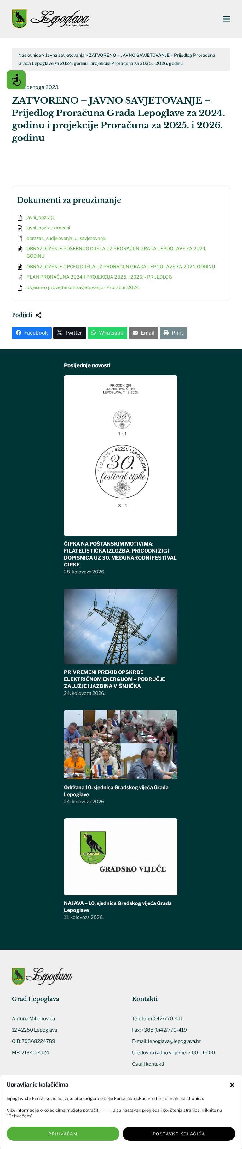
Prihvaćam (63, 1133)
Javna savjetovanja (64, 55)
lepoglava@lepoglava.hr (174, 1041)
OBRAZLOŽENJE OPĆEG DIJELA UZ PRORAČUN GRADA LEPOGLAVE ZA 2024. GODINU (120, 266)
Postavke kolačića (179, 1133)
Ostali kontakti (148, 1064)
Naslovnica (29, 55)
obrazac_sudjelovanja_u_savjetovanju (66, 238)
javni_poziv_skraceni (48, 228)
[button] (232, 1085)
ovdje (105, 1110)
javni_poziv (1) (40, 217)
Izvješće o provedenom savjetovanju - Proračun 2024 (82, 287)
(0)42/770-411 (166, 1019)
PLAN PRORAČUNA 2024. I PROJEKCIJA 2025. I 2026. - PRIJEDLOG (99, 277)
